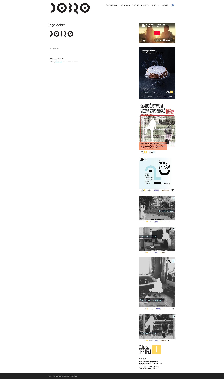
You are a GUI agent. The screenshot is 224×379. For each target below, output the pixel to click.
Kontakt (165, 5)
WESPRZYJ (155, 5)
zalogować (58, 62)
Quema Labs (73, 376)
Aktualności (125, 5)
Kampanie (144, 5)
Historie (135, 5)
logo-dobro (55, 48)
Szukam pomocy (111, 5)
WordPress (58, 376)
